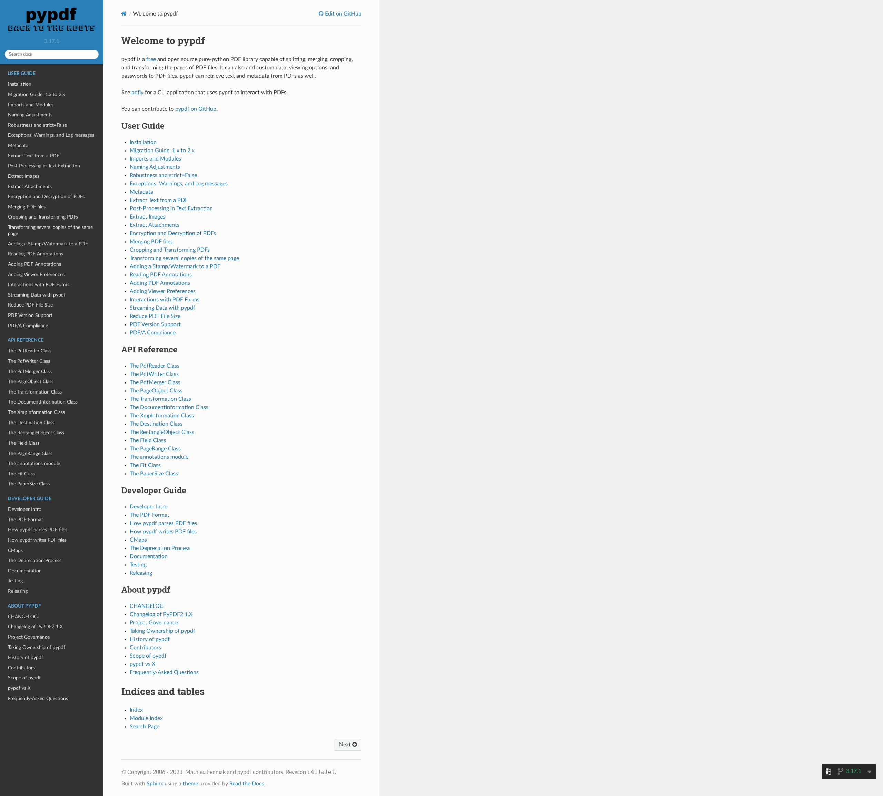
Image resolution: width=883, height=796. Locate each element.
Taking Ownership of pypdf (36, 647)
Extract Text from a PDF (33, 155)
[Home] (124, 14)
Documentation (25, 570)
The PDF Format (25, 519)
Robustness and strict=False (37, 125)
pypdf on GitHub (195, 109)
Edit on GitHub (342, 14)
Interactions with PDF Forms (38, 284)
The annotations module (34, 463)
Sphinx (155, 783)
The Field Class (23, 443)
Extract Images (23, 176)
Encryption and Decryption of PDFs (46, 196)
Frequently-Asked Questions (38, 698)
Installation (19, 84)
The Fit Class (21, 473)
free (151, 59)
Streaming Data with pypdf (37, 295)
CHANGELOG (23, 616)
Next (345, 744)
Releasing (18, 591)
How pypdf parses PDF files (37, 529)
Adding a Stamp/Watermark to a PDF (48, 243)
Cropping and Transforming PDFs (43, 217)
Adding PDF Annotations (34, 264)
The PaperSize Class (29, 483)
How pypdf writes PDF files (37, 540)
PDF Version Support (30, 315)
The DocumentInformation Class (43, 402)
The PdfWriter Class (29, 361)
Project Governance (29, 637)
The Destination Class (31, 422)
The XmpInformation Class (36, 412)
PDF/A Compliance (28, 325)
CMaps (15, 550)
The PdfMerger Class (30, 371)
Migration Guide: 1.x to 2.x (36, 94)
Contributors (21, 667)
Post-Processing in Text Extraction (44, 165)
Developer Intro (24, 509)
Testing (15, 580)
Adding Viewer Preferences (36, 274)
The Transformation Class (35, 392)
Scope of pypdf (24, 677)
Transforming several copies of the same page (50, 230)
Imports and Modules (30, 104)
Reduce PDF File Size (30, 305)
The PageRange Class (30, 453)
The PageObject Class (30, 381)
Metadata (18, 145)
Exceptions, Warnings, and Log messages (51, 135)
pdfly (137, 92)
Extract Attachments (30, 186)
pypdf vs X (19, 688)
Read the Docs (246, 783)
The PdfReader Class (29, 350)
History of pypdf (25, 657)
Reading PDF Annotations (35, 253)
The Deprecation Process (34, 560)
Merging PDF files (27, 207)
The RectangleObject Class (36, 432)
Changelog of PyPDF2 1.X (35, 626)
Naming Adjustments (30, 114)
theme (190, 783)
